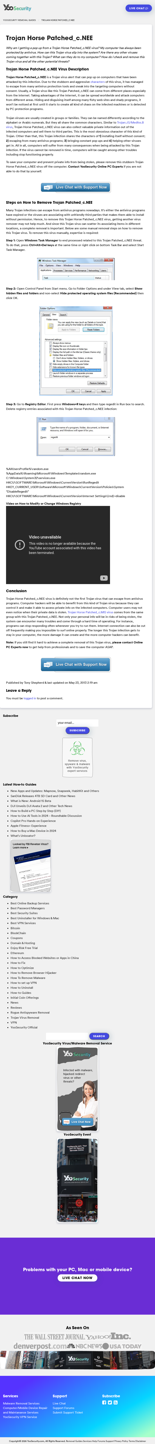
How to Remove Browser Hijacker (34, 973)
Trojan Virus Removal (25, 1017)
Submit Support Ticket (68, 1412)
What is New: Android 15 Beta (31, 801)
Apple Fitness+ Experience (28, 826)
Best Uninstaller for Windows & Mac (35, 918)
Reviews (16, 1007)
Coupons (17, 938)
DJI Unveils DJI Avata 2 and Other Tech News (41, 806)
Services (87, 1441)
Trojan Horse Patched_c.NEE (49, 38)
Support (110, 1441)
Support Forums (63, 1408)
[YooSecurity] (17, 11)
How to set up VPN (24, 983)
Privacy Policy (121, 1441)
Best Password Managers (28, 908)
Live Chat (137, 8)
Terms (132, 1441)
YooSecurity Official (24, 1027)
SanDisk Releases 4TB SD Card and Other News (43, 796)
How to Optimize (22, 968)
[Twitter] (110, 1402)
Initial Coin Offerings (25, 997)
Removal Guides (74, 1441)
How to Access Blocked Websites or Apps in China (45, 958)
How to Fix (18, 963)
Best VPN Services (23, 923)
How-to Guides (21, 993)
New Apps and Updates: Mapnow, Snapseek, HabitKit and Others (55, 791)
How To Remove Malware (28, 978)
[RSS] (116, 1402)
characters (98, 82)
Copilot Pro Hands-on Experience (33, 821)
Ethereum (17, 953)
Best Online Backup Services (30, 903)
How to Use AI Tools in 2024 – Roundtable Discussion (46, 816)
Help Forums (98, 1441)
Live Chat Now (77, 1277)
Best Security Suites (24, 913)
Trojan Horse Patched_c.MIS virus (90, 612)
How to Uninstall (22, 987)
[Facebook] (104, 1402)
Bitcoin (15, 928)
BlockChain (18, 933)
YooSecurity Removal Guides (19, 20)
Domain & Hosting (23, 943)
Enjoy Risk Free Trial (24, 948)
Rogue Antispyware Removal (30, 1012)
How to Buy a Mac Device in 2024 (33, 831)
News (14, 1002)
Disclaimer (140, 1441)
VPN (14, 1022)
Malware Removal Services (21, 1403)
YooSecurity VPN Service (20, 1417)
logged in (30, 698)
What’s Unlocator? (23, 836)
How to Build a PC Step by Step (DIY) (36, 811)
